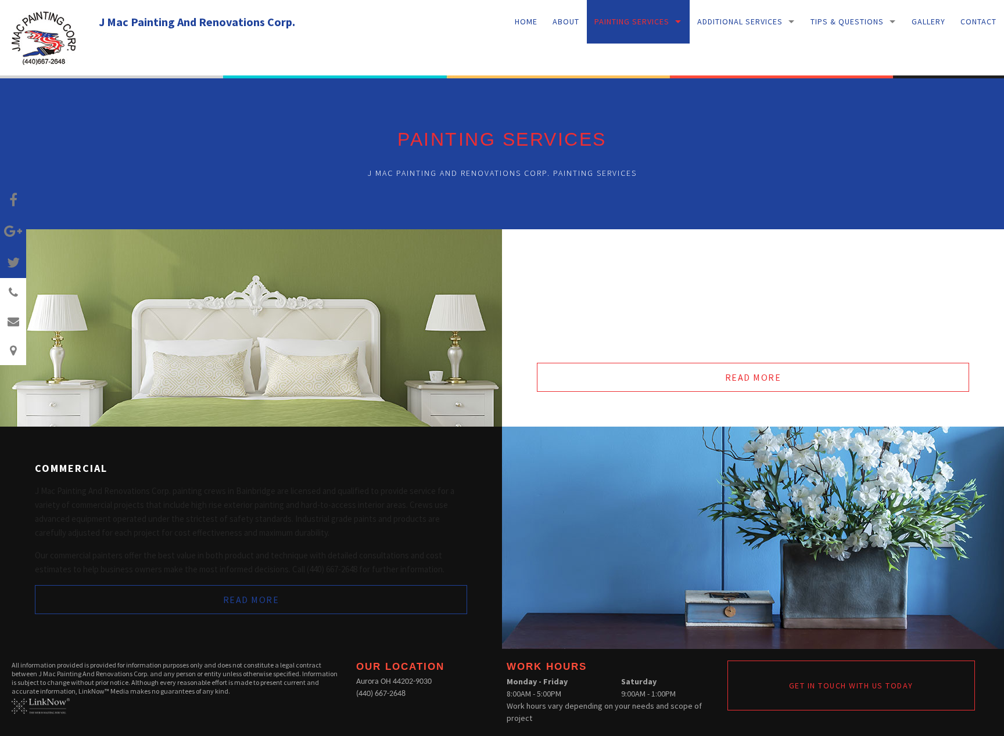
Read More (753, 377)
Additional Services (740, 21)
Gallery (928, 21)
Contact (978, 21)
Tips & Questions (847, 21)
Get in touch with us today (851, 685)
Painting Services (631, 21)
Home (526, 21)
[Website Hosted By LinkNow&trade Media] (41, 705)
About (566, 21)
